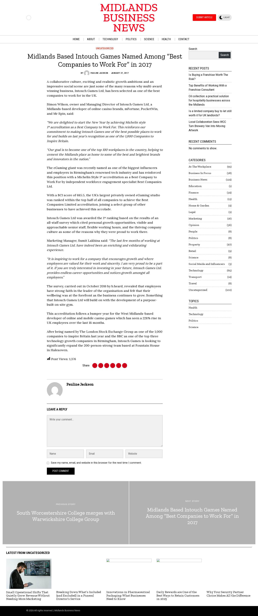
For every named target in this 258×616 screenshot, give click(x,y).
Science (193, 257)
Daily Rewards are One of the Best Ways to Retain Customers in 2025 (178, 595)
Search (193, 49)
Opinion (194, 225)
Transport (195, 277)
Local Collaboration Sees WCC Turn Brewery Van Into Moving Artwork (207, 126)
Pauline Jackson (99, 73)
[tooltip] (28, 17)
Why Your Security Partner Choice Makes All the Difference (228, 593)
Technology (196, 270)
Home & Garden (199, 205)
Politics (193, 238)
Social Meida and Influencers (207, 264)
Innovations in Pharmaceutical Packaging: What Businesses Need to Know (128, 595)
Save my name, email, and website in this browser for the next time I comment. (96, 462)
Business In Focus (200, 173)
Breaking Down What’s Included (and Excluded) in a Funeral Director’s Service (78, 595)
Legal (192, 212)
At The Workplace (200, 166)
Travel (193, 283)
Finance (194, 192)
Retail (192, 251)
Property (194, 244)
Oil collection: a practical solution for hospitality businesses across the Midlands (209, 100)
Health (193, 199)
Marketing (195, 218)
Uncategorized (105, 48)
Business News (198, 179)
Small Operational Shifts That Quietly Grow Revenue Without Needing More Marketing (28, 596)
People (193, 231)
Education (195, 186)
